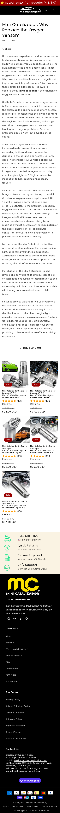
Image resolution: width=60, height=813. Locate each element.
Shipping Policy (14, 719)
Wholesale (11, 681)
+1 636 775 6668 (27, 757)
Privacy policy (33, 806)
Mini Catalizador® (29, 803)
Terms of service (49, 806)
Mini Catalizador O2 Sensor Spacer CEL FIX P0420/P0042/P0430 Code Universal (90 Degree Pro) (43, 449)
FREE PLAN (11, 675)
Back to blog (32, 348)
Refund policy (18, 806)
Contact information (39, 811)
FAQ (8, 662)
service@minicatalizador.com (30, 760)
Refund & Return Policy (18, 706)
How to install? (14, 655)
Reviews (10, 642)
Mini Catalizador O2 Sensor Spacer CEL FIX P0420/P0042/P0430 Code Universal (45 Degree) (14, 449)
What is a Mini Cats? (17, 649)
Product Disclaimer (16, 738)
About (9, 636)
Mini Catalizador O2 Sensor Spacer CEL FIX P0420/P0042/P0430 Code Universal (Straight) (14, 394)
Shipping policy (21, 811)
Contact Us (12, 668)
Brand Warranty (14, 732)
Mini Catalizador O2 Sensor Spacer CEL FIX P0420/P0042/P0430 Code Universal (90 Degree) (43, 394)
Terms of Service (15, 712)
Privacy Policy (13, 699)
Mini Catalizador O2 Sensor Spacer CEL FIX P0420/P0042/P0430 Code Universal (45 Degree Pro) (14, 504)
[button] (6, 10)
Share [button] (8, 49)
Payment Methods (15, 725)
